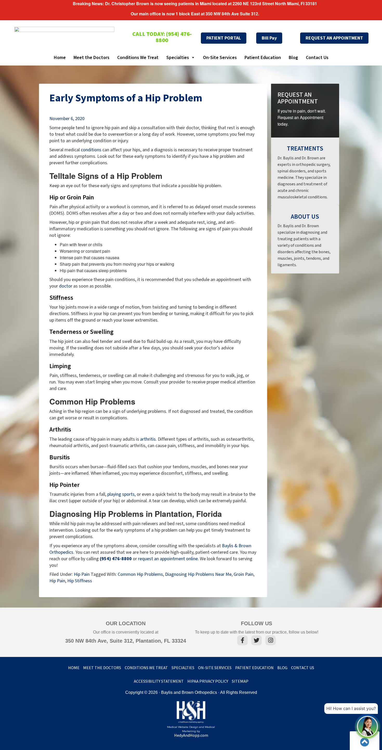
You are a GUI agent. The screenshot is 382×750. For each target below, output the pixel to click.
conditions (91, 150)
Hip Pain (82, 574)
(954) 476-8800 (116, 559)
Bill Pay (269, 38)
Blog (293, 58)
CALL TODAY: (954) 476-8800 (162, 37)
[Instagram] (270, 641)
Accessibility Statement (159, 681)
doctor (65, 286)
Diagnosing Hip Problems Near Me (198, 574)
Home (60, 58)
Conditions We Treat (138, 58)
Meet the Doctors (91, 58)
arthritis (148, 439)
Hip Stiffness (79, 581)
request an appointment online (168, 559)
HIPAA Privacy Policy (207, 681)
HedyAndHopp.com (191, 735)
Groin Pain (243, 574)
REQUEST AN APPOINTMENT (334, 38)
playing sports (121, 494)
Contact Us (317, 58)
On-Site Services (220, 58)
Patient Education (263, 58)
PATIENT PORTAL (223, 38)
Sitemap (240, 681)
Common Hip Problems (140, 574)
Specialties (177, 58)
